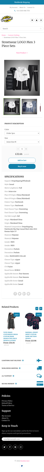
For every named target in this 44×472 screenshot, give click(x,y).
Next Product (21, 53)
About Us (22, 7)
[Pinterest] (15, 447)
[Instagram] (20, 447)
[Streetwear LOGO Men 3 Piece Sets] (22, 78)
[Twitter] (4, 447)
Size (6, 138)
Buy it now (22, 166)
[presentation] (36, 308)
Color (7, 129)
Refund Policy (7, 403)
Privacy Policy (7, 401)
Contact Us (30, 7)
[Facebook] (10, 447)
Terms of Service (8, 405)
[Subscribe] (39, 439)
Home (4, 35)
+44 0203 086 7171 (23, 11)
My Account (13, 7)
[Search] (40, 28)
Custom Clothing (13, 35)
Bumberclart (24, 461)
